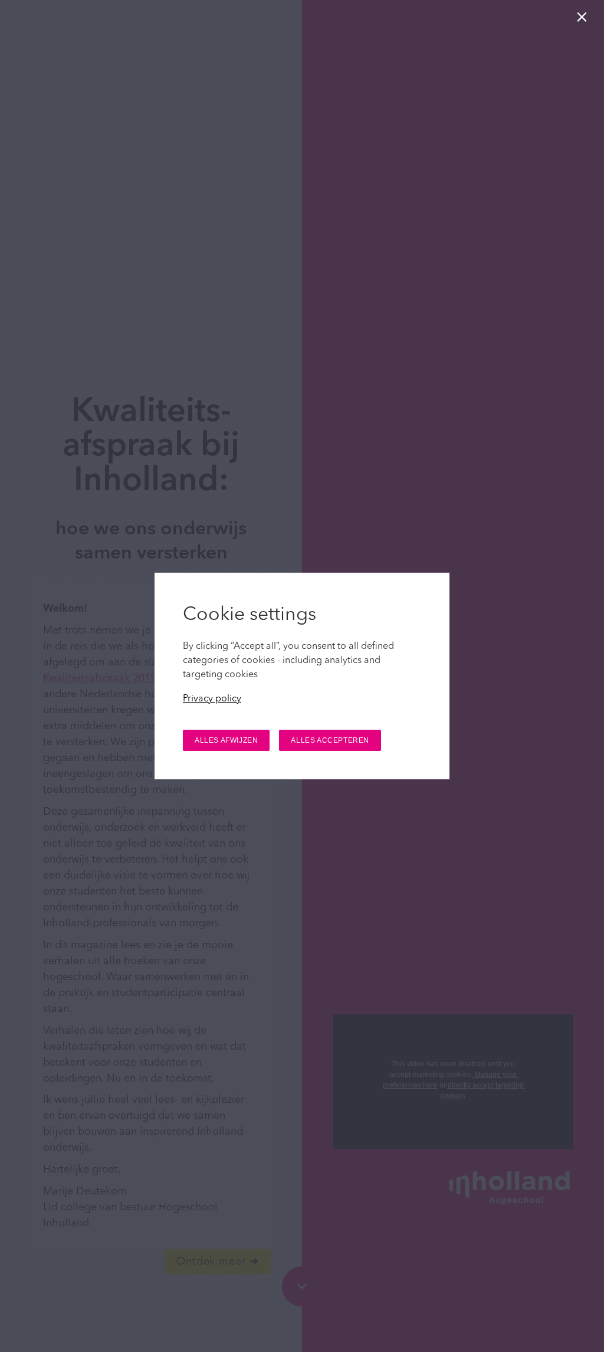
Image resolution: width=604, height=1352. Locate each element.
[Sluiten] (584, 20)
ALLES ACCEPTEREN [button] (330, 740)
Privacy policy (212, 699)
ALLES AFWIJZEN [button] (226, 740)
